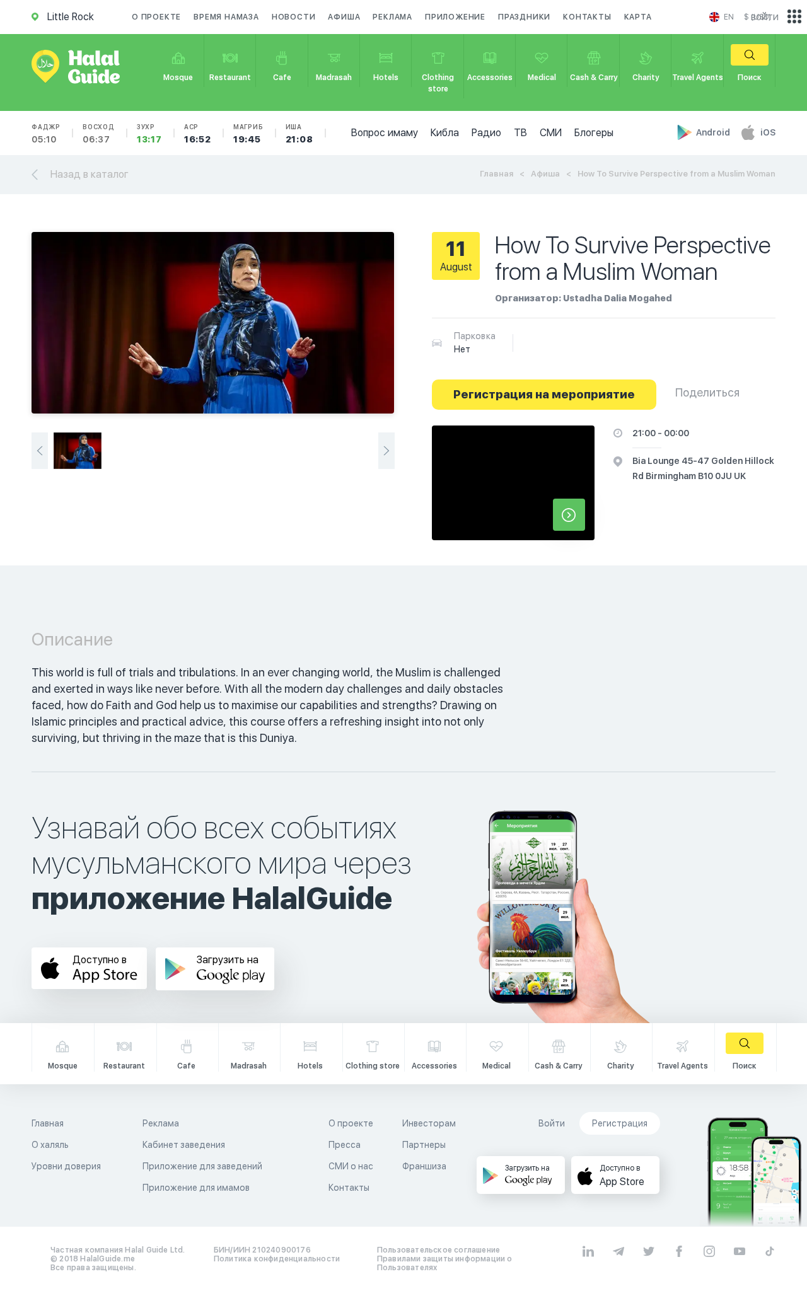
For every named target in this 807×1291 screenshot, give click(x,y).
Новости (294, 17)
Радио (486, 133)
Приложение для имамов (196, 1188)
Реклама (392, 17)
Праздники (524, 17)
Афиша (344, 17)
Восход (99, 133)
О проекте (156, 17)
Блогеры (593, 133)
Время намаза (226, 17)
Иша (299, 133)
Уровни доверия (66, 1166)
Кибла (445, 133)
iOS (767, 132)
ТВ (520, 133)
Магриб (248, 133)
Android (714, 132)
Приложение (455, 17)
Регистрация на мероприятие (544, 394)
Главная (496, 173)
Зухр (149, 133)
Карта (638, 17)
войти (765, 17)
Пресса (344, 1145)
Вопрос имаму (384, 133)
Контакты (587, 17)
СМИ (551, 133)
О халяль (50, 1145)
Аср (197, 133)
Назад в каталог (89, 174)
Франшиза (424, 1166)
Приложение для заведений (202, 1166)
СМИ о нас (350, 1166)
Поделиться (707, 392)
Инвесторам (429, 1123)
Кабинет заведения (183, 1145)
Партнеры (424, 1145)
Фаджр (46, 133)
